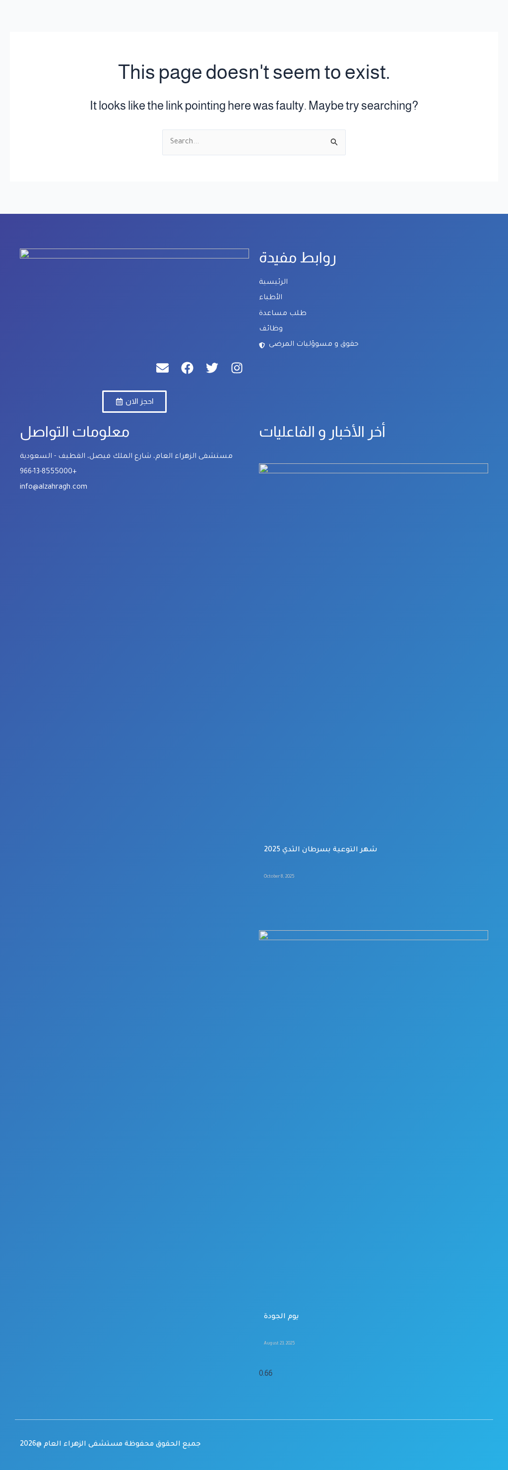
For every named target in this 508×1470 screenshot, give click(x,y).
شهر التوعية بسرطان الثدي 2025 (321, 850)
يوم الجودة (281, 1317)
